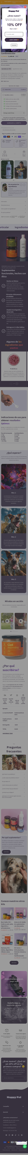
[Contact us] (25, 1146)
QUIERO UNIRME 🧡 (14, 40)
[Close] (25, 7)
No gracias (14, 45)
